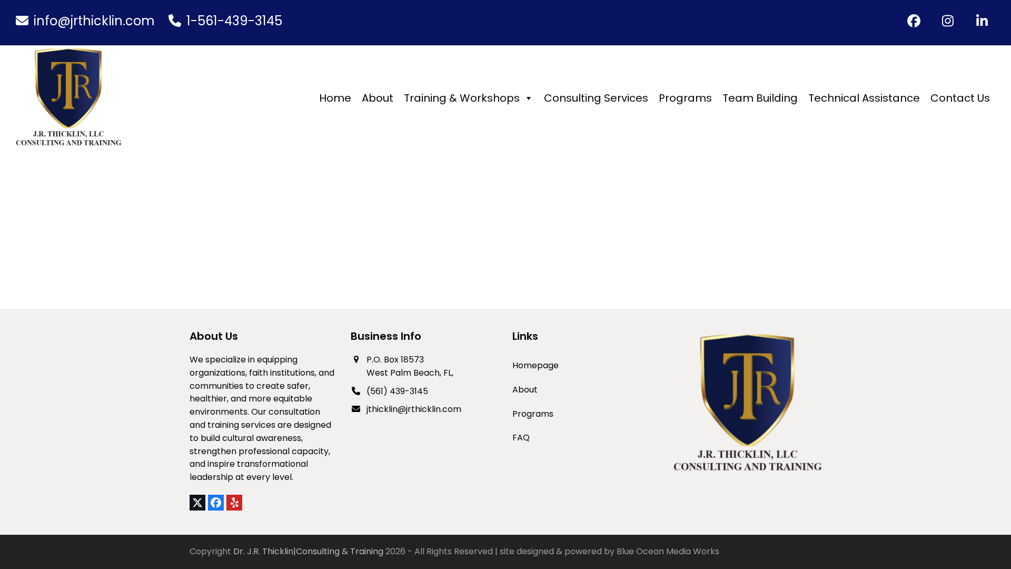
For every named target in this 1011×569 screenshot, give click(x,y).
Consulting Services (596, 98)
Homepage (535, 365)
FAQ (521, 437)
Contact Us (960, 98)
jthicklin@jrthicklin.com (413, 409)
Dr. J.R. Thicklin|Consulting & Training (308, 551)
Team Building (760, 98)
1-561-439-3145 (234, 21)
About (377, 98)
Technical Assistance (864, 98)
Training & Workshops (462, 98)
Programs (685, 98)
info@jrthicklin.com (94, 21)
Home (335, 98)
